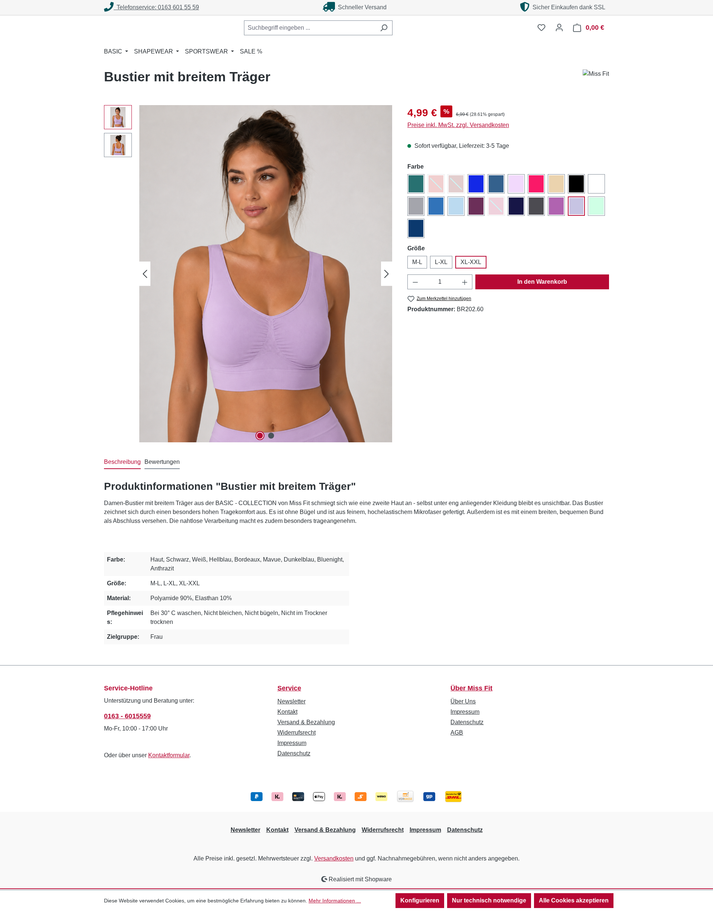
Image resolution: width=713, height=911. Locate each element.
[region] (248, 273)
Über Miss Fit (471, 688)
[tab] (122, 462)
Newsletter (291, 701)
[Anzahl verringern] (415, 281)
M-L (417, 262)
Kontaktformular (168, 755)
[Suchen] (384, 27)
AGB (456, 732)
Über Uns (463, 701)
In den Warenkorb (542, 282)
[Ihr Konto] (559, 27)
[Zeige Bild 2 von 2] (271, 436)
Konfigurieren (419, 900)
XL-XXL (470, 262)
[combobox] (309, 27)
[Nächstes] (386, 273)
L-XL (441, 262)
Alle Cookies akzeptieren (574, 900)
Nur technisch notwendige (489, 900)
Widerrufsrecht (296, 732)
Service (289, 688)
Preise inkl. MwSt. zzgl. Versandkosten (458, 125)
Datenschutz (293, 753)
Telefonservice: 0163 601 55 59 (156, 7)
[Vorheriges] (144, 273)
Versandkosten (334, 858)
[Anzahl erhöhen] (465, 281)
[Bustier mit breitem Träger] (265, 273)
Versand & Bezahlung (306, 722)
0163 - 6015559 (127, 716)
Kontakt (287, 712)
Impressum (291, 743)
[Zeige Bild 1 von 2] (260, 436)
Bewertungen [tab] (162, 462)
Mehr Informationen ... (335, 901)
